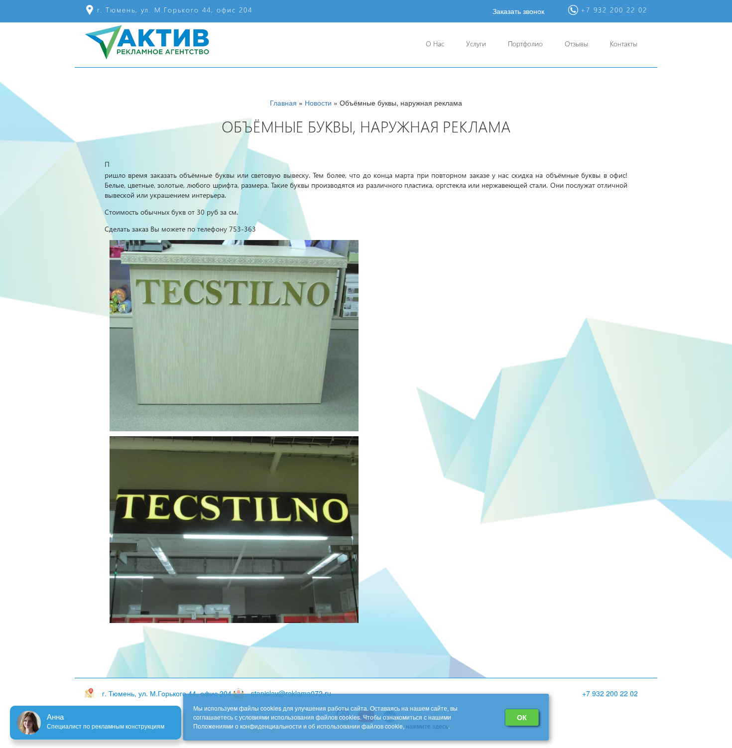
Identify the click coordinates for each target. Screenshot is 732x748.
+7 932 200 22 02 (610, 693)
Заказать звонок (518, 11)
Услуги (476, 43)
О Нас (435, 43)
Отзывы (576, 43)
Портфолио (525, 43)
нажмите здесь (427, 726)
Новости (318, 103)
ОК (522, 717)
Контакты (623, 43)
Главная (283, 103)
